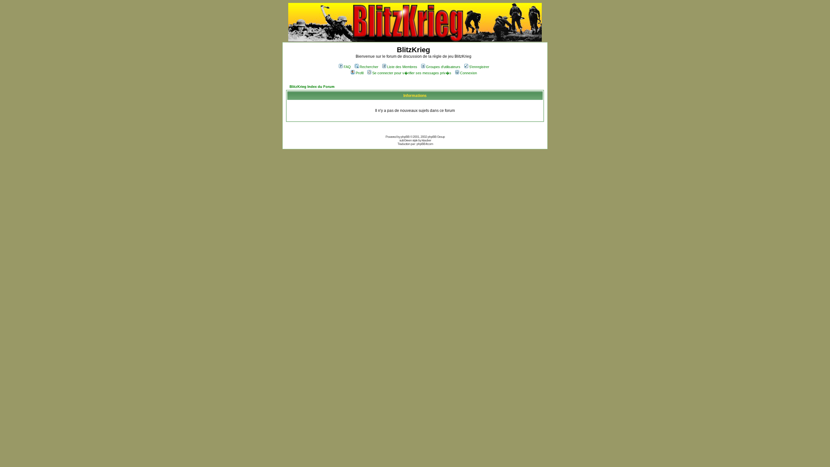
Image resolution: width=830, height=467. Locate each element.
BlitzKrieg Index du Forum (312, 87)
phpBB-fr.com (425, 144)
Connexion (468, 73)
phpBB (405, 136)
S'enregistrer (479, 67)
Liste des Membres (402, 67)
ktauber (426, 140)
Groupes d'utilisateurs (443, 67)
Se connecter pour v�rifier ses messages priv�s (411, 73)
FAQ (347, 67)
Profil (359, 73)
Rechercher (369, 67)
